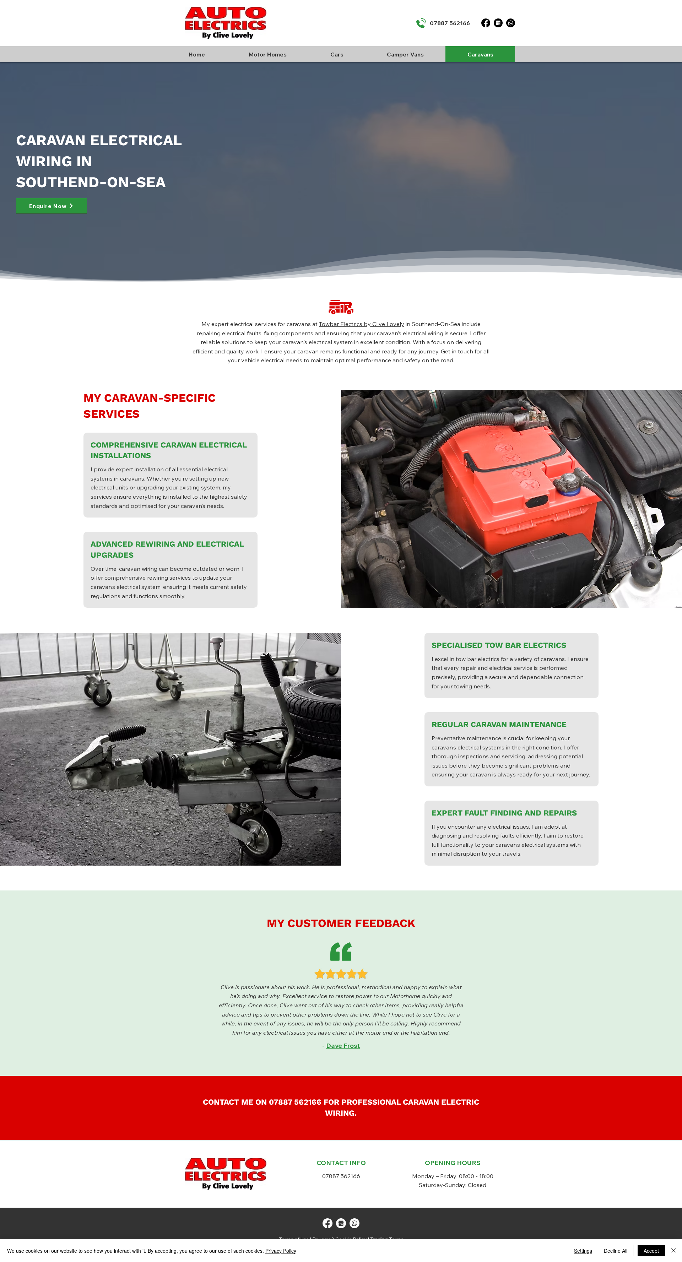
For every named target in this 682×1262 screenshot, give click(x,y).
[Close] (673, 1250)
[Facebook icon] (327, 1223)
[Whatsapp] (510, 22)
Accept (651, 1250)
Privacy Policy (280, 1250)
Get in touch (457, 351)
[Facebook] (485, 22)
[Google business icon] (498, 22)
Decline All (615, 1250)
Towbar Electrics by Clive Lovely (361, 323)
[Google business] (341, 1223)
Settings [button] (583, 1250)
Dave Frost (343, 1045)
